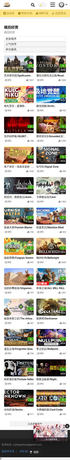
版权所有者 (8, 451)
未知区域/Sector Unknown (13, 411)
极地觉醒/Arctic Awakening (45, 107)
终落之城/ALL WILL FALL (50, 288)
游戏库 (10, 13)
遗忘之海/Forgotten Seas (18, 348)
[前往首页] (7, 4)
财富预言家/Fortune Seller (19, 379)
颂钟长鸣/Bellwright (47, 257)
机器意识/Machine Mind (50, 227)
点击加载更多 (35, 423)
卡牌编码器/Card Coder (49, 409)
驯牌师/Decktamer (46, 318)
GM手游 (43, 13)
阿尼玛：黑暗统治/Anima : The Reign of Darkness (18, 199)
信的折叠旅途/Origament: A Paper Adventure (18, 290)
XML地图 (25, 451)
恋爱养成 (60, 13)
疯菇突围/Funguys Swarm (18, 257)
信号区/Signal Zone (47, 166)
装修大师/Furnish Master (18, 227)
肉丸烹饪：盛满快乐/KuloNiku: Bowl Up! (16, 107)
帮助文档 (26, 13)
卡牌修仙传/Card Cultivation (45, 199)
